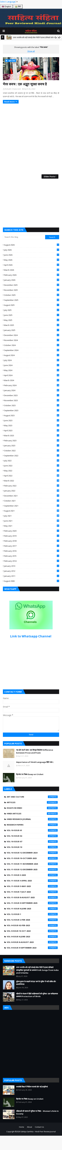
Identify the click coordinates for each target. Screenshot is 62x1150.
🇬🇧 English (6, 6)
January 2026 (31, 280)
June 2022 (31, 465)
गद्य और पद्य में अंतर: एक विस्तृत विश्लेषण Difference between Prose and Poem (34, 751)
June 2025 (31, 315)
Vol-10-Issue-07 (28, 841)
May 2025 (31, 320)
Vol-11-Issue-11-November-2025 (28, 864)
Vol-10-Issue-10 (28, 847)
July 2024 (31, 360)
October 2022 (31, 450)
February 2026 (31, 275)
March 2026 (31, 270)
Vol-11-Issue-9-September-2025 (28, 903)
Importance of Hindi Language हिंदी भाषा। (35, 762)
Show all (31, 51)
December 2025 (31, 285)
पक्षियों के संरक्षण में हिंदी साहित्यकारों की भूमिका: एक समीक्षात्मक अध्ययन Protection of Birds (37, 995)
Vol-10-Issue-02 (28, 836)
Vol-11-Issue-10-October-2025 (28, 858)
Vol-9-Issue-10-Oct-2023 (28, 931)
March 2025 (31, 325)
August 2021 (31, 510)
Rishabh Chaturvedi (13, 89)
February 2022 (31, 485)
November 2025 (31, 290)
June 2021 (31, 521)
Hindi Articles (28, 813)
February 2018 (31, 541)
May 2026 (31, 260)
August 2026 (31, 245)
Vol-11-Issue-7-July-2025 (28, 892)
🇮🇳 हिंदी (18, 6)
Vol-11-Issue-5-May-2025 (28, 886)
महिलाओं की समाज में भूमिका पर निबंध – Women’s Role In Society (37, 1112)
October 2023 (31, 405)
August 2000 (31, 581)
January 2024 (31, 390)
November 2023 (31, 400)
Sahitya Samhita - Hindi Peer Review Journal (38, 1131)
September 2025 (31, 300)
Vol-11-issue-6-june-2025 (28, 908)
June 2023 (31, 420)
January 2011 (31, 576)
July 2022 (31, 460)
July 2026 (31, 250)
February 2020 (31, 531)
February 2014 (31, 561)
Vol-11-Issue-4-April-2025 (28, 880)
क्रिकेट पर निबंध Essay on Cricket (29, 774)
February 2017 (31, 546)
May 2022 (31, 470)
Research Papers (28, 824)
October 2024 (31, 345)
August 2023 (31, 415)
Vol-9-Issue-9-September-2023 (28, 947)
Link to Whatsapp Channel (31, 636)
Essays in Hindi (28, 808)
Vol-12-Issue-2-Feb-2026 (28, 919)
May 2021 (31, 526)
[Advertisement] (31, 203)
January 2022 (31, 490)
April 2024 (31, 375)
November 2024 (31, 340)
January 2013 (31, 566)
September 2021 (31, 505)
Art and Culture (28, 796)
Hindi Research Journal (28, 819)
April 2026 (31, 265)
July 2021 (31, 516)
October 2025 (31, 295)
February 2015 (31, 556)
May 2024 (31, 370)
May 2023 (31, 425)
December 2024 (31, 335)
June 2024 (31, 365)
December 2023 (31, 395)
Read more (9, 101)
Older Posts (49, 176)
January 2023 (31, 445)
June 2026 (31, 255)
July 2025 (31, 310)
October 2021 (31, 500)
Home (21, 1127)
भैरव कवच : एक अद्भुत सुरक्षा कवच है (25, 84)
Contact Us (39, 1127)
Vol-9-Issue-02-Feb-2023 (28, 925)
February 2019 (31, 536)
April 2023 (31, 430)
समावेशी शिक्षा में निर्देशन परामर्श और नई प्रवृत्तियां (32, 1086)
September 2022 (31, 455)
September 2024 (31, 350)
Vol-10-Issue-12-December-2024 (28, 852)
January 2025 (31, 330)
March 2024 (31, 380)
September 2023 (31, 410)
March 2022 (31, 480)
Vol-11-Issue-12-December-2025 (28, 869)
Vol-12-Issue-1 (28, 914)
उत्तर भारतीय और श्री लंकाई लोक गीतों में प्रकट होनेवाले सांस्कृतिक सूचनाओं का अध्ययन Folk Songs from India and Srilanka (37, 970)
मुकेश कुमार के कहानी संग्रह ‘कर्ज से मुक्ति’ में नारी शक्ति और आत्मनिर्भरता (36, 983)
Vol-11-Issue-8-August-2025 (28, 897)
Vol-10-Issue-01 (28, 830)
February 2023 (31, 440)
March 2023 (31, 435)
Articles (28, 802)
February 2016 (31, 551)
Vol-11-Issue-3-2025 (28, 875)
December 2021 (31, 495)
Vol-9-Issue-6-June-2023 (28, 936)
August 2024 (31, 355)
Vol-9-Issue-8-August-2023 (28, 942)
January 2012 (31, 571)
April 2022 (31, 475)
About (29, 1127)
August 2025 (31, 305)
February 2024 (31, 385)
